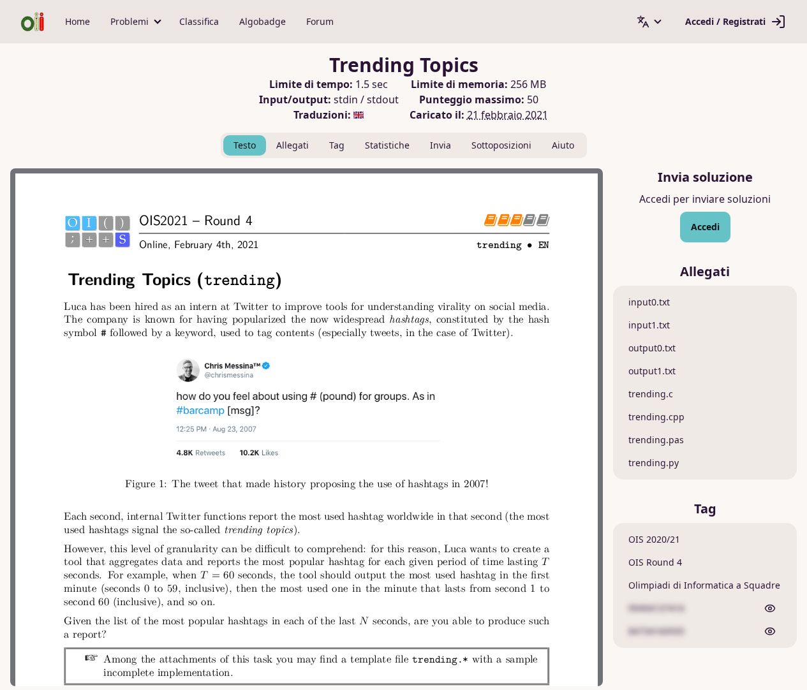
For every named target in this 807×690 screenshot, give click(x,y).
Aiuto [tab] (563, 145)
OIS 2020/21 (654, 539)
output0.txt (652, 348)
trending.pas (656, 440)
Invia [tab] (440, 145)
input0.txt (649, 302)
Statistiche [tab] (387, 145)
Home (77, 21)
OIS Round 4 (655, 562)
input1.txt (649, 325)
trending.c (650, 394)
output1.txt (652, 371)
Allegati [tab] (292, 145)
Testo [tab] (244, 145)
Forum (320, 21)
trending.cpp (656, 417)
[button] (134, 21)
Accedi (705, 227)
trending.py (653, 463)
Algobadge (262, 21)
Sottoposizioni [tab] (501, 145)
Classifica (199, 21)
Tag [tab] (336, 145)
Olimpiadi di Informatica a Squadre (704, 585)
